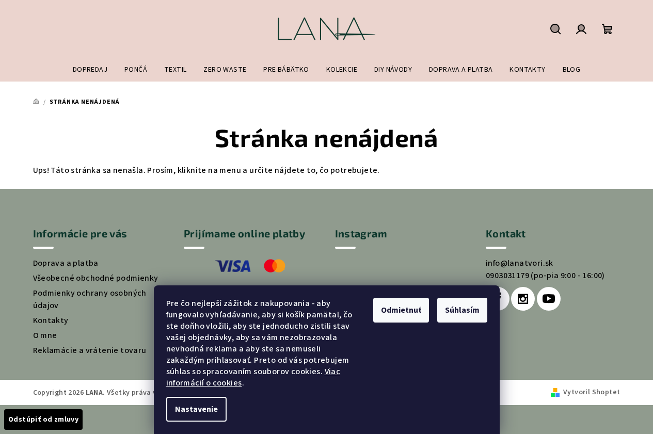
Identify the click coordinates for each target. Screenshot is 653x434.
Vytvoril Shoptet (591, 392)
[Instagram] (523, 299)
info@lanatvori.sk (519, 263)
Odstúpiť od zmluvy (43, 419)
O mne (45, 335)
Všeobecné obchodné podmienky (95, 278)
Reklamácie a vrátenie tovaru (90, 350)
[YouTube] (549, 299)
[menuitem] (90, 70)
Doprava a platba (66, 263)
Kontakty (51, 320)
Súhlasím (462, 310)
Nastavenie (196, 409)
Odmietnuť (401, 310)
